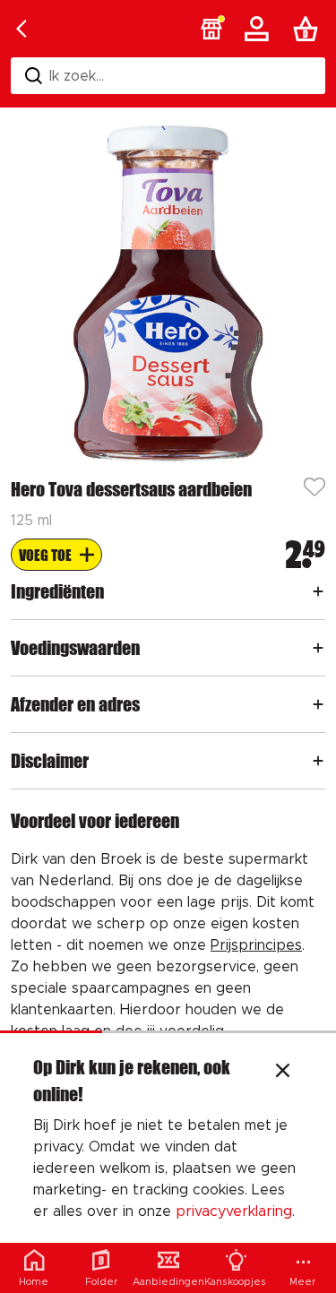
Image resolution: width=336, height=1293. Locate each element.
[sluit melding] (283, 1072)
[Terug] (21, 28)
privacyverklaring (234, 1211)
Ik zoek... (76, 76)
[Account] (260, 28)
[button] (211, 29)
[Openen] (318, 591)
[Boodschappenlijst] (309, 28)
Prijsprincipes (256, 945)
